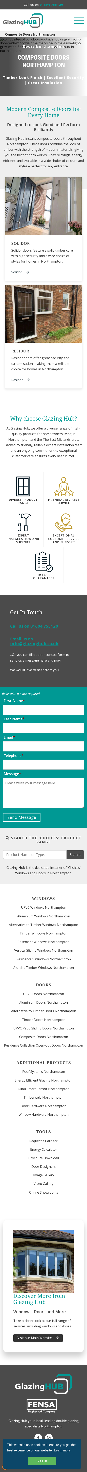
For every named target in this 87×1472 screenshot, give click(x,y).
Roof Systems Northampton (43, 1071)
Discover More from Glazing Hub (39, 1299)
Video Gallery (43, 1183)
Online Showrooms (43, 1192)
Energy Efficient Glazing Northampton (43, 1080)
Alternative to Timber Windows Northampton (43, 924)
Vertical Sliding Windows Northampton (43, 950)
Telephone (12, 755)
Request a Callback (43, 1141)
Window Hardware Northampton (44, 1114)
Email (8, 737)
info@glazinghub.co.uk (34, 643)
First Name (13, 701)
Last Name (13, 719)
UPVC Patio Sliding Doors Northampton (43, 1028)
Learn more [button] (62, 1450)
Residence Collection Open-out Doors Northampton (43, 1045)
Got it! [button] (42, 1461)
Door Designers (43, 1166)
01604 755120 (51, 4)
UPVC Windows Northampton (43, 907)
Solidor (20, 243)
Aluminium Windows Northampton (43, 916)
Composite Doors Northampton (43, 1037)
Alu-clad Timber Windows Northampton (43, 967)
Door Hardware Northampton (43, 1106)
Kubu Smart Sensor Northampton (43, 1089)
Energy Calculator (43, 1149)
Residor (20, 351)
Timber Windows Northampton (43, 933)
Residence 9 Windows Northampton (43, 959)
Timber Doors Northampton (43, 1019)
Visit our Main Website (35, 1338)
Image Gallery (43, 1175)
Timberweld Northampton (43, 1097)
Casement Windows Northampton (43, 942)
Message (11, 774)
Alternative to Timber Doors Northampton (43, 1011)
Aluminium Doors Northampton (43, 1002)
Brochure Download (43, 1158)
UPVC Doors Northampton (43, 994)
